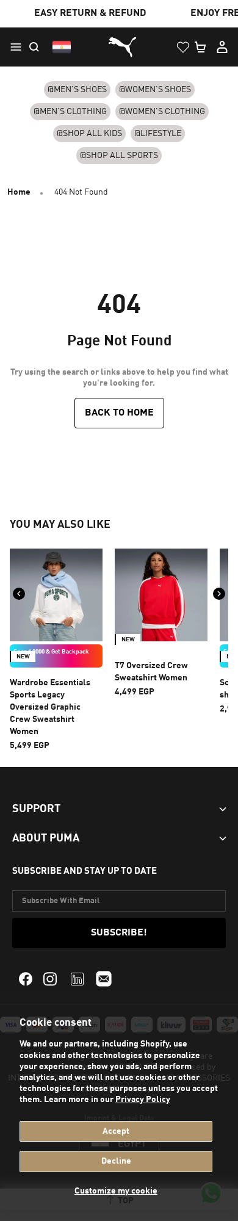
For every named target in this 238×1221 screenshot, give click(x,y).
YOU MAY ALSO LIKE (60, 524)
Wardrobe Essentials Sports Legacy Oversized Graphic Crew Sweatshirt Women (50, 707)
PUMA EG (119, 47)
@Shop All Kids (89, 133)
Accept (116, 1131)
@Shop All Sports (119, 155)
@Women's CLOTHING (162, 111)
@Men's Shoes (77, 89)
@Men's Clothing (70, 111)
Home (19, 192)
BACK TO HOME (119, 413)
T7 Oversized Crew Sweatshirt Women (151, 671)
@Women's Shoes (155, 89)
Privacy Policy (142, 1099)
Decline (116, 1161)
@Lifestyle (157, 133)
